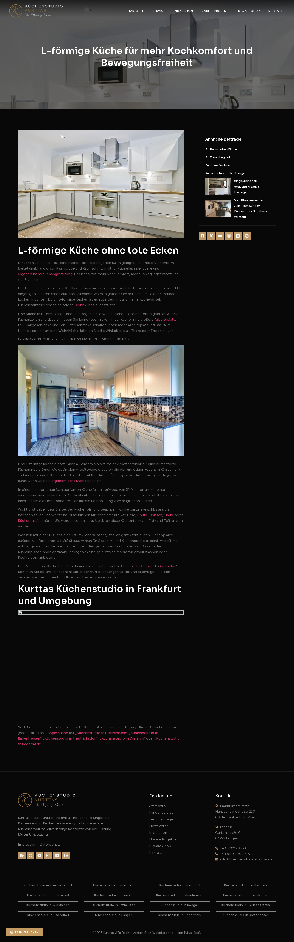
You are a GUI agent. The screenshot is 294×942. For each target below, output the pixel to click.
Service (159, 11)
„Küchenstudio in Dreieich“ (123, 738)
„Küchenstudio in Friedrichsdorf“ (70, 738)
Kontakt (275, 11)
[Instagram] (229, 236)
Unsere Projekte (216, 11)
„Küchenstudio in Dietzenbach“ (101, 733)
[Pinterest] (247, 236)
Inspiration (183, 11)
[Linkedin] (238, 236)
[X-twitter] (211, 236)
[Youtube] (220, 236)
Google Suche (56, 733)
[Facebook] (202, 236)
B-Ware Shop (249, 11)
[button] (24, 932)
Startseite (135, 11)
